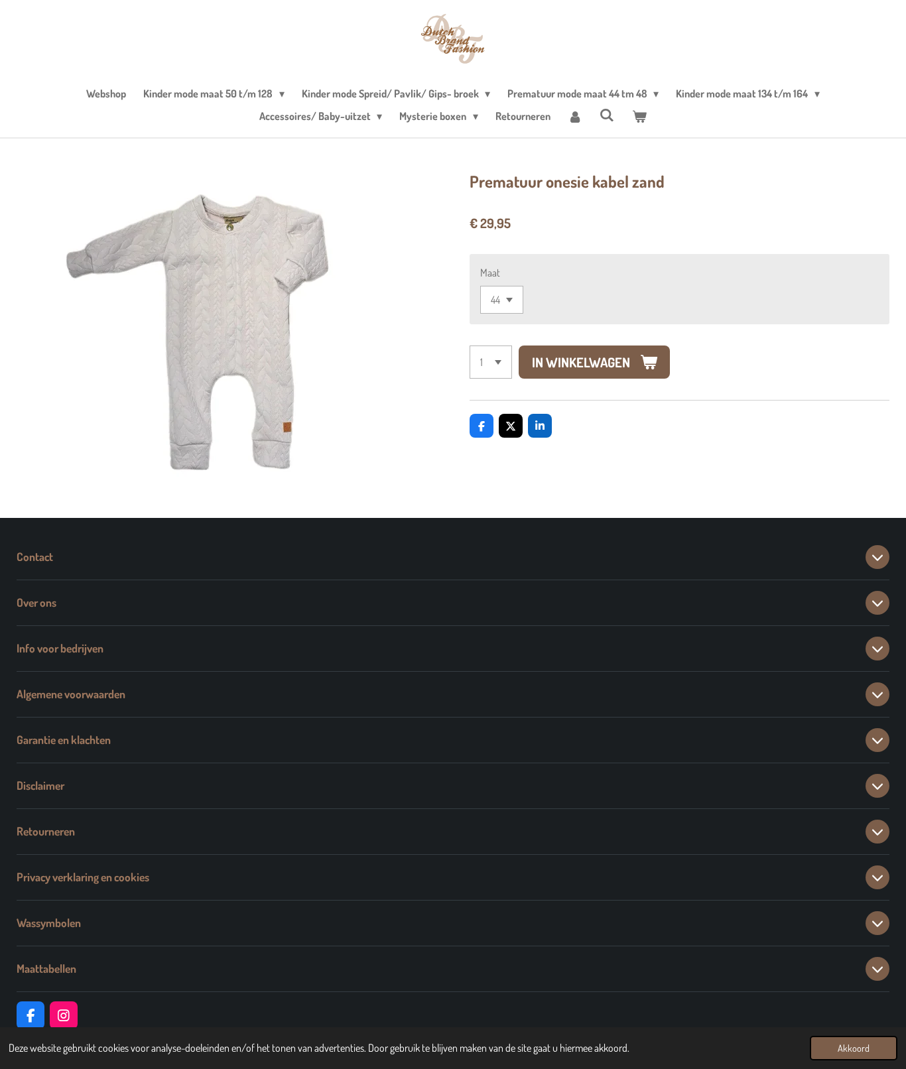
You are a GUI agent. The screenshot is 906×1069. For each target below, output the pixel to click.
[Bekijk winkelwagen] (639, 116)
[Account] (575, 116)
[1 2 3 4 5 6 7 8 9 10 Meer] (491, 362)
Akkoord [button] (854, 1048)
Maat (490, 272)
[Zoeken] (607, 115)
